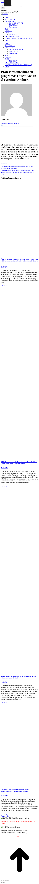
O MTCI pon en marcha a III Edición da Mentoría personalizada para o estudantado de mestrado (15, 790)
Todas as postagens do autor (10, 123)
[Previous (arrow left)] (1, 882)
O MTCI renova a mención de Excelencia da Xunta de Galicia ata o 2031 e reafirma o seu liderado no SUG (19, 462)
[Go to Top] (19, 878)
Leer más (4, 163)
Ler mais (4, 285)
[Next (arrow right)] (4, 882)
